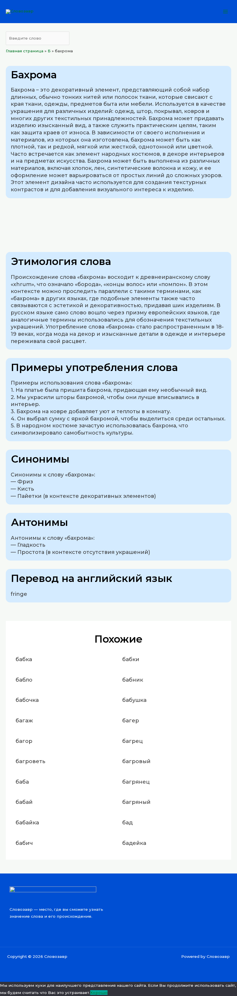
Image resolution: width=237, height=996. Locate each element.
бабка (24, 659)
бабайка (27, 822)
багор (24, 741)
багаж (24, 720)
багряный (136, 802)
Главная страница (24, 51)
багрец (132, 741)
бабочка (27, 700)
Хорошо (99, 992)
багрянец (136, 781)
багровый (136, 761)
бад (127, 822)
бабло (24, 679)
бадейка (134, 843)
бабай (24, 802)
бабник (132, 679)
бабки (130, 659)
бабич (24, 843)
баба (22, 781)
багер (130, 720)
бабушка (134, 700)
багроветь (30, 761)
